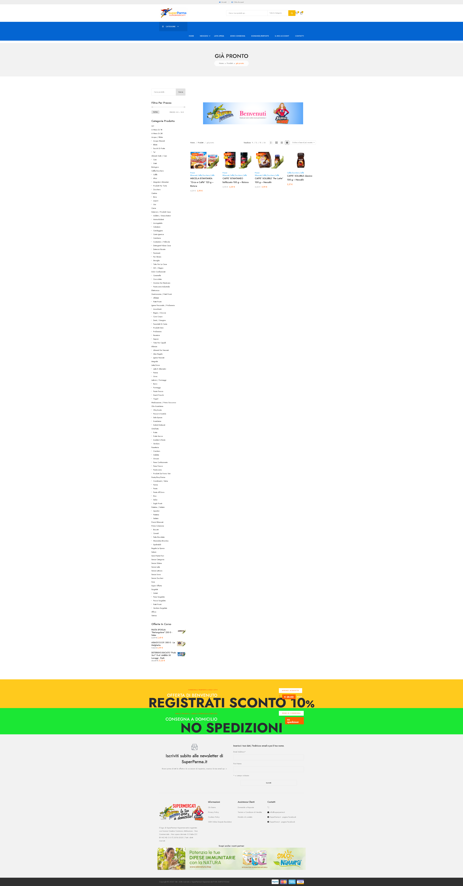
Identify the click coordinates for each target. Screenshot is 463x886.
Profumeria (157, 331)
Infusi (155, 178)
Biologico (155, 167)
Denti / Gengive (159, 320)
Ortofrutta (155, 428)
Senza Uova (156, 574)
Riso (155, 496)
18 (260, 142)
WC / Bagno (158, 268)
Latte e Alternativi (159, 369)
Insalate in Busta (159, 440)
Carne (153, 208)
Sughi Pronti (157, 503)
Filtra (155, 112)
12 (256, 142)
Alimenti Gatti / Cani (159, 156)
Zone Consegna (237, 36)
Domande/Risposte (260, 36)
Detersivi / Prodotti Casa (161, 212)
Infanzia (154, 346)
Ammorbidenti (158, 219)
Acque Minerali (159, 141)
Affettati (156, 298)
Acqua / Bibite (157, 137)
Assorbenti (157, 309)
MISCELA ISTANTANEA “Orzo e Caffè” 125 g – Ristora (202, 182)
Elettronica (155, 290)
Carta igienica (158, 234)
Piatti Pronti (157, 301)
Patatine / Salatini (158, 507)
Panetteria (155, 447)
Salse (155, 499)
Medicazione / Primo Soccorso (163, 402)
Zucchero (157, 189)
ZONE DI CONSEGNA (291, 713)
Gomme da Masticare (161, 283)
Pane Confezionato (160, 462)
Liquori (155, 200)
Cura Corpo (158, 316)
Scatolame (157, 421)
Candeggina (158, 230)
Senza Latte (155, 567)
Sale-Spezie (157, 417)
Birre (155, 197)
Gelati (155, 593)
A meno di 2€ (157, 133)
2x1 (152, 126)
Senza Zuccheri (157, 578)
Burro (155, 384)
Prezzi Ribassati (157, 522)
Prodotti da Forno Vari (162, 473)
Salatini (155, 518)
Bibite (155, 144)
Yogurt (155, 398)
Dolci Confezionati (158, 271)
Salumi (153, 552)
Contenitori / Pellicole (161, 242)
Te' (154, 152)
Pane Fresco (158, 466)
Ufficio (153, 612)
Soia (153, 582)
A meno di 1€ (156, 129)
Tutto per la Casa (160, 264)
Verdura (156, 443)
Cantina (154, 193)
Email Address (239, 751)
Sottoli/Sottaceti (159, 425)
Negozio (204, 36)
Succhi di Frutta (159, 148)
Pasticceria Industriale (161, 286)
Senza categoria (157, 559)
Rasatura (156, 335)
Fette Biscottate (159, 537)
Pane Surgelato (159, 597)
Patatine (156, 514)
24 (265, 142)
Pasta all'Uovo (158, 492)
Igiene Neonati (158, 357)
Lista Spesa (219, 36)
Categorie (170, 26)
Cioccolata (157, 279)
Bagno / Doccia (159, 313)
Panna (155, 372)
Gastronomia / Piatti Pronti (161, 294)
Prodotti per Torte (160, 185)
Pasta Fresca (158, 391)
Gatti (155, 163)
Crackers (156, 451)
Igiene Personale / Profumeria (163, 305)
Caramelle (157, 275)
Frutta (155, 432)
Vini (154, 204)
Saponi (156, 339)
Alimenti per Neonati (161, 350)
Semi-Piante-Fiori (157, 555)
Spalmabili (157, 544)
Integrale (154, 361)
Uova (155, 376)
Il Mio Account (282, 36)
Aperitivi (156, 511)
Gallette (156, 455)
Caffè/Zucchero (157, 171)
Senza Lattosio (156, 570)
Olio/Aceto (157, 410)
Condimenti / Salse (160, 481)
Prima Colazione (157, 526)
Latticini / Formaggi (158, 380)
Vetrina (154, 615)
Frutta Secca (158, 436)
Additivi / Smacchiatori (162, 215)
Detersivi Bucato (159, 249)
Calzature (156, 227)
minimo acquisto (290, 690)
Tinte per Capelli (159, 342)
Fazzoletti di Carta (160, 324)
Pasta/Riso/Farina (158, 477)
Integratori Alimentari (161, 182)
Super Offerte (156, 585)
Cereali (156, 533)
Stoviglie (156, 260)
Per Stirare (157, 256)
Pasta (155, 488)
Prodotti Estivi (158, 327)
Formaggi (157, 387)
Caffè (155, 174)
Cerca (180, 92)
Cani (155, 159)
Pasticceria (157, 469)
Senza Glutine (156, 563)
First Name (237, 763)
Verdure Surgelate (160, 608)
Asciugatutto (158, 223)
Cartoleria (157, 238)
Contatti (299, 36)
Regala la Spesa (157, 548)
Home (191, 36)
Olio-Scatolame (157, 406)
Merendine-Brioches (161, 541)
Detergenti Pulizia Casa (162, 245)
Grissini (156, 458)
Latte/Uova (155, 365)
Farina (155, 484)
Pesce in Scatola (159, 413)
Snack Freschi (158, 395)
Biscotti (156, 529)
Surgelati (154, 589)
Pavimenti (156, 253)
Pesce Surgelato (159, 600)
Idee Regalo (158, 354)
